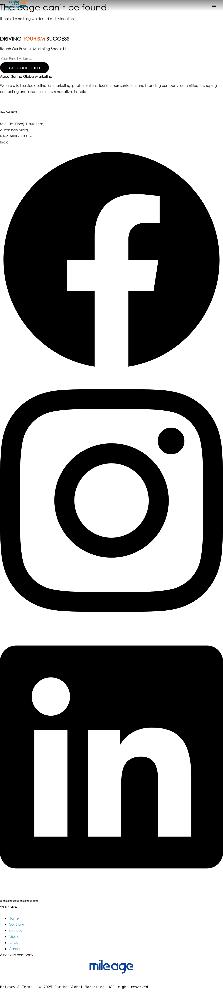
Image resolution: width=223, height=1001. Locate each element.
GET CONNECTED (24, 68)
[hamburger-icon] (214, 5)
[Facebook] (111, 370)
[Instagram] (111, 626)
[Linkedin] (111, 883)
